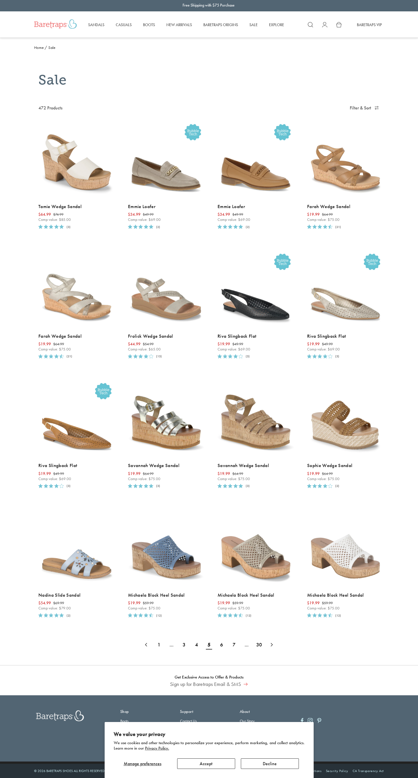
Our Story (247, 720)
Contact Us (188, 720)
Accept (206, 764)
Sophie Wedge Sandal (329, 465)
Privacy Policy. (157, 748)
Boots (124, 720)
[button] (310, 24)
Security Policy (337, 771)
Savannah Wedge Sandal (153, 465)
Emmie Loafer (142, 206)
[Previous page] (146, 644)
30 (259, 644)
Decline (270, 764)
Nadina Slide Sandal (59, 595)
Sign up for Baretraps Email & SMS (206, 684)
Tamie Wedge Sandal (60, 206)
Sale (51, 47)
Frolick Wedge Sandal (150, 336)
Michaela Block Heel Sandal (156, 595)
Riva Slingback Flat (237, 336)
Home (39, 47)
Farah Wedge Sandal (328, 206)
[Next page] (271, 644)
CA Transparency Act (368, 771)
